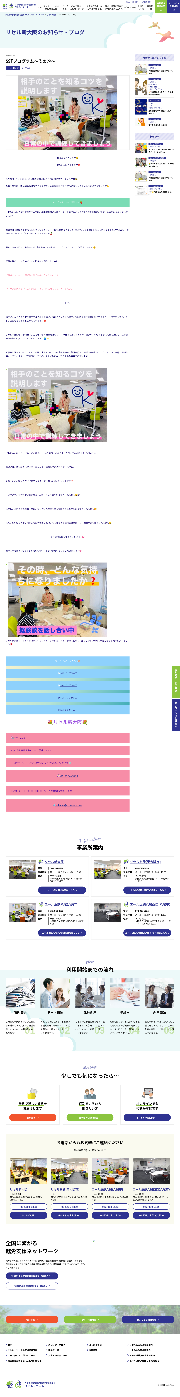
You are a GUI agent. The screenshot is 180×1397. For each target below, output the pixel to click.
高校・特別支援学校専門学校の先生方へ (114, 7)
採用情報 (147, 2)
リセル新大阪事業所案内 (141, 1344)
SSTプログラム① (68, 673)
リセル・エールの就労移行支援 (51, 7)
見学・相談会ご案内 (57, 1355)
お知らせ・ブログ (56, 1344)
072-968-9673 (110, 1206)
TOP (40, 7)
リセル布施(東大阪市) (145, 861)
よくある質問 (133, 2)
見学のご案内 (130, 7)
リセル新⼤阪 (54, 861)
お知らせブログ (142, 7)
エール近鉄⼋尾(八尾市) (62, 904)
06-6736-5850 (69, 1206)
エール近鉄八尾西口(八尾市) (151, 1189)
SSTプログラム (67, 685)
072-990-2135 (151, 1206)
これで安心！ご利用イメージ (77, 7)
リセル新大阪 (13, 68)
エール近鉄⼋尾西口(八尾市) (150, 904)
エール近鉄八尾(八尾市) (107, 1189)
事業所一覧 (150, 7)
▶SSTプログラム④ (67, 709)
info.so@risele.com (68, 805)
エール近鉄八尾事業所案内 (142, 1355)
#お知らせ (26, 68)
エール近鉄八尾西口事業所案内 (144, 1360)
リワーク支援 (65, 7)
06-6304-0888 (69, 776)
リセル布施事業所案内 (140, 1350)
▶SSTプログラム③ (67, 697)
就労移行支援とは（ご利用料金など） (94, 7)
